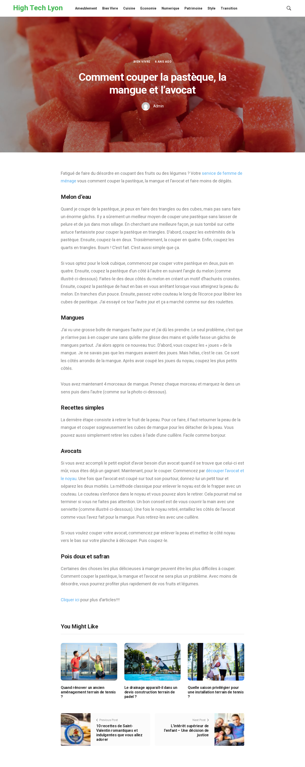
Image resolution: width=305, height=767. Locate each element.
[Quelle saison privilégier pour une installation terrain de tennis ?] (216, 661)
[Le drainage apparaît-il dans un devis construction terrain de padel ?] (152, 661)
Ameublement (86, 8)
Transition (229, 8)
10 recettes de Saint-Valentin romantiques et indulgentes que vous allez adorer (119, 733)
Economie (148, 8)
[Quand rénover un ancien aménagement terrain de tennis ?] (89, 661)
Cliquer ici (70, 599)
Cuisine (129, 8)
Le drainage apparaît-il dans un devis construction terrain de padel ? (150, 692)
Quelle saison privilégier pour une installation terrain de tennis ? (216, 692)
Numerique (170, 8)
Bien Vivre (110, 8)
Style (211, 8)
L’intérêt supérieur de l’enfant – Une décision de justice (186, 730)
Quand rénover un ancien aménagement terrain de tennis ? (88, 692)
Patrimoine (193, 8)
